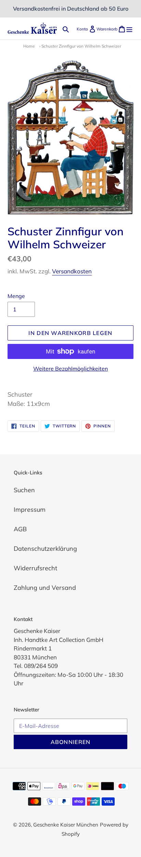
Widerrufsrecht (35, 568)
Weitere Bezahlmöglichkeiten (70, 368)
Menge (16, 296)
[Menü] (129, 28)
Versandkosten (72, 271)
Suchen (24, 490)
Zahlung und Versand (45, 588)
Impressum (30, 509)
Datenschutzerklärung (45, 548)
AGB (20, 529)
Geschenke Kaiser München (65, 824)
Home (29, 46)
